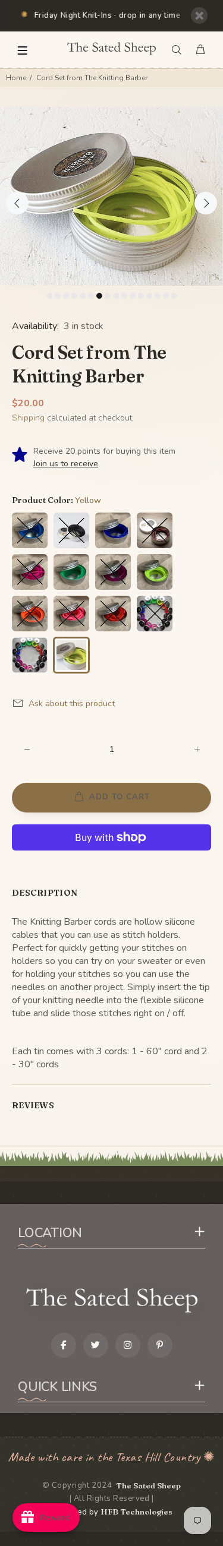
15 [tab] (166, 296)
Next (205, 203)
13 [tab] (149, 296)
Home (16, 78)
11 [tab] (133, 296)
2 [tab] (58, 296)
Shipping (28, 417)
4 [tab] (74, 296)
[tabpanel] (111, 196)
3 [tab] (66, 296)
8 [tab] (108, 296)
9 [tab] (116, 296)
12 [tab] (141, 296)
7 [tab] (99, 296)
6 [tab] (91, 296)
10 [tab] (124, 296)
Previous (17, 203)
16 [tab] (174, 296)
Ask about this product (72, 703)
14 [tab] (158, 296)
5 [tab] (83, 296)
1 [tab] (49, 296)
